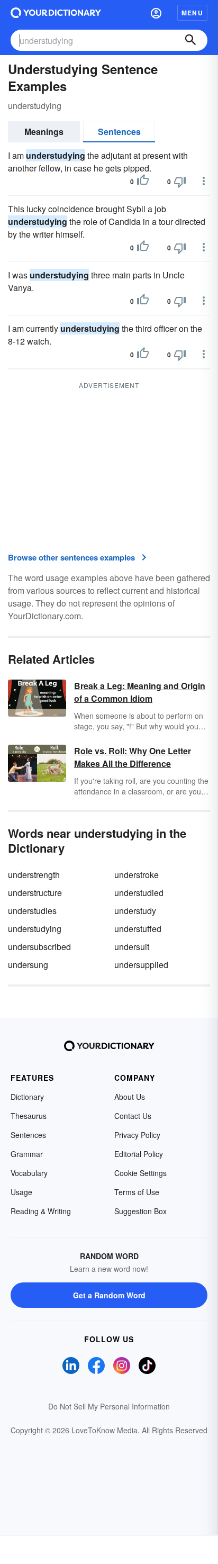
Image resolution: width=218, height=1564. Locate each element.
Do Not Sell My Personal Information (109, 1406)
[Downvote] (180, 181)
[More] (203, 181)
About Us (129, 1096)
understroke (136, 875)
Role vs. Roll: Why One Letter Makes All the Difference (132, 757)
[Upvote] (143, 181)
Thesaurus (29, 1115)
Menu (192, 12)
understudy (135, 911)
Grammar (27, 1154)
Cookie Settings (140, 1173)
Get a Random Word (109, 1295)
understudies (32, 911)
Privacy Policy (137, 1134)
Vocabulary (29, 1173)
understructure (35, 893)
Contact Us (132, 1115)
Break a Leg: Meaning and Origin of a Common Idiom (139, 692)
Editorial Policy (138, 1154)
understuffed (137, 929)
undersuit (131, 947)
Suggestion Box (140, 1211)
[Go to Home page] (56, 12)
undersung (28, 965)
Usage (21, 1192)
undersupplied (141, 965)
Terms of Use (136, 1192)
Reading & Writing (41, 1211)
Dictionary (27, 1096)
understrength (34, 875)
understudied (139, 893)
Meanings (43, 131)
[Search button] (190, 40)
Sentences (119, 131)
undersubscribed (39, 947)
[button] (156, 13)
